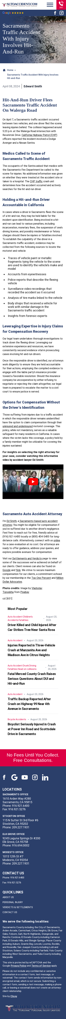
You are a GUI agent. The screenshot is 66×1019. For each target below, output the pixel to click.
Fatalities (23, 620)
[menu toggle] (50, 5)
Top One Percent (41, 577)
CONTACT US (10, 912)
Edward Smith (33, 86)
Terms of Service (41, 965)
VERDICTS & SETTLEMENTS (18, 907)
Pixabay (24, 592)
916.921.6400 (17, 877)
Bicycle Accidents (17, 719)
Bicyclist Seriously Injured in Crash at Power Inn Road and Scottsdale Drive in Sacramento (32, 729)
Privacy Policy (18, 965)
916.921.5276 (14, 882)
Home (10, 70)
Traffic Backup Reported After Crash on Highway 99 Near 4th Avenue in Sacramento (29, 704)
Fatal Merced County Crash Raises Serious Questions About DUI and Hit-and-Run (32, 678)
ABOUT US (8, 897)
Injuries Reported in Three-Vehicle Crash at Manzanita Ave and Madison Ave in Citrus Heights (31, 650)
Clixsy (13, 996)
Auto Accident (15, 616)
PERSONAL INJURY (13, 902)
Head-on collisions (27, 669)
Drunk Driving (29, 665)
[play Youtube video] (33, 481)
